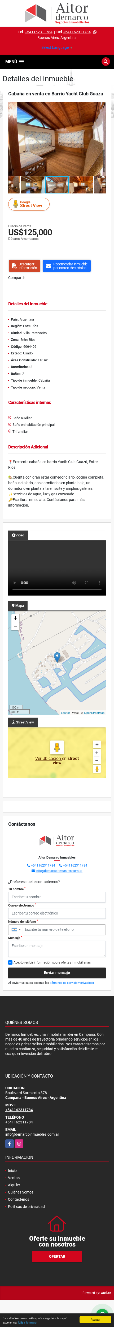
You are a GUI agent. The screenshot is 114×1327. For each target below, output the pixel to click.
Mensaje (15, 938)
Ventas (14, 1178)
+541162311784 (38, 32)
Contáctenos (18, 1199)
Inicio (12, 1170)
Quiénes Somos (20, 1192)
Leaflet (65, 712)
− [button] (15, 626)
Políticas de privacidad (26, 1206)
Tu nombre (16, 889)
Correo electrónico (22, 905)
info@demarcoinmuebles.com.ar (59, 871)
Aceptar (95, 1319)
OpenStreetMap (94, 712)
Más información (28, 1322)
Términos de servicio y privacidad (72, 983)
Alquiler (14, 1185)
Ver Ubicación (48, 758)
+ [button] (15, 618)
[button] (101, 107)
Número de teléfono (23, 921)
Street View (31, 204)
